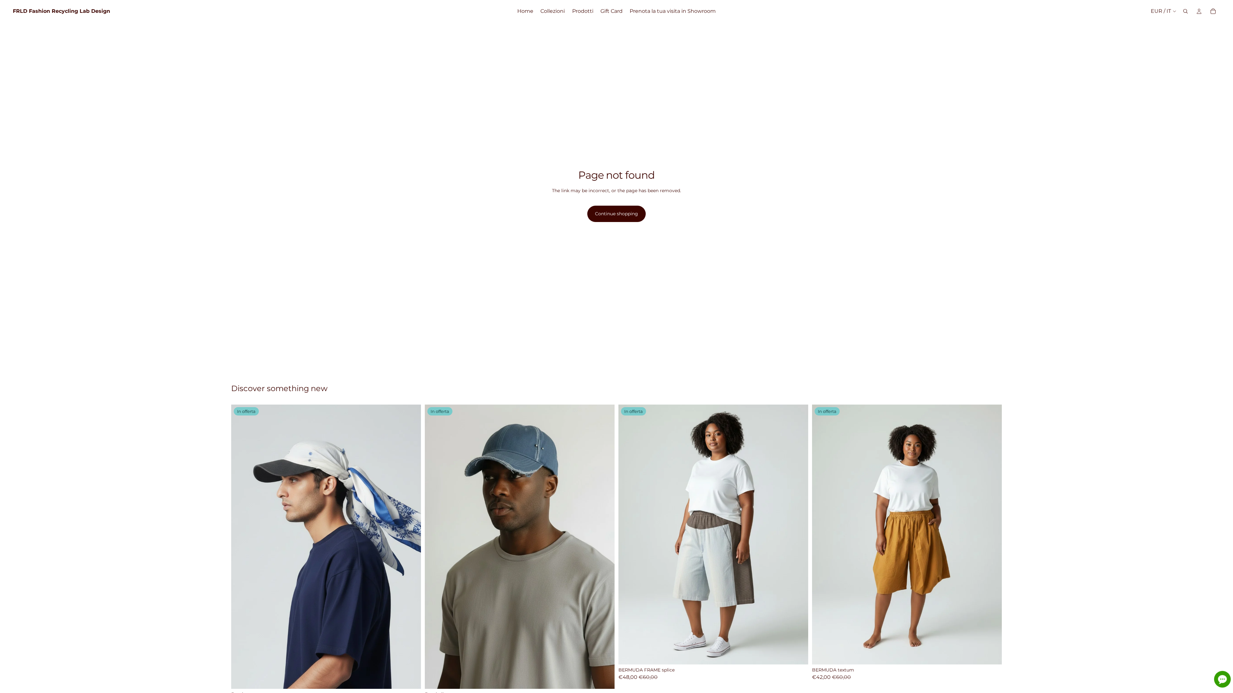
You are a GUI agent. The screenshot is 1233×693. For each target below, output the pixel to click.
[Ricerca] (1185, 11)
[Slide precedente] (240, 547)
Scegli (416, 679)
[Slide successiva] (411, 547)
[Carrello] (1213, 11)
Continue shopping (616, 214)
